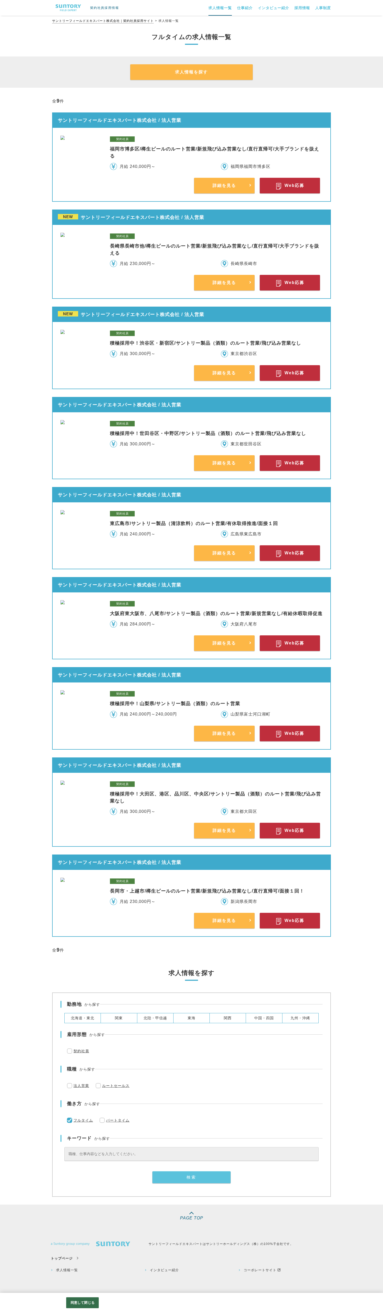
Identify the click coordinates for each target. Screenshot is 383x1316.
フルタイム (83, 1120)
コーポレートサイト (260, 1270)
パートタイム (117, 1120)
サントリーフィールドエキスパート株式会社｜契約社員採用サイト (103, 21)
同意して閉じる (83, 1303)
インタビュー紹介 (164, 1270)
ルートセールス (115, 1086)
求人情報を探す (191, 72)
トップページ (62, 1258)
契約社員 (81, 1051)
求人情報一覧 (67, 1270)
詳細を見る (224, 185)
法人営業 (81, 1086)
